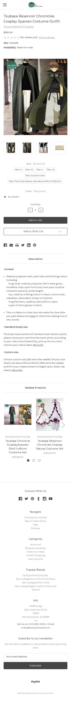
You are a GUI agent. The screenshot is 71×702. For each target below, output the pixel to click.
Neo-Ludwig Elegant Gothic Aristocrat (36, 586)
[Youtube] (50, 499)
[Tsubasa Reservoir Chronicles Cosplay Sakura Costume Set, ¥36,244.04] (49, 414)
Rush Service (35, 559)
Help (35, 524)
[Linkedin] (29, 245)
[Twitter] (23, 245)
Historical (35, 544)
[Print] (17, 245)
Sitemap (35, 528)
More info (38, 345)
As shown (13, 196)
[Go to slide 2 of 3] (33, 460)
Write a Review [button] (47, 37)
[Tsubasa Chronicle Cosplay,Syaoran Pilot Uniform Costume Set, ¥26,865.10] (17, 414)
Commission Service (35, 517)
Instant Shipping (35, 555)
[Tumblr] (38, 499)
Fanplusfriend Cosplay (35, 575)
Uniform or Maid (35, 551)
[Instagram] (44, 499)
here (32, 316)
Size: (35, 163)
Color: (35, 191)
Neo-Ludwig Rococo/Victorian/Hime (35, 578)
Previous (4, 425)
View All (36, 589)
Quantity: (36, 204)
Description (35, 258)
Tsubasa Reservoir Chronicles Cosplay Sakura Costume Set (49, 444)
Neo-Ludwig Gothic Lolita (35, 582)
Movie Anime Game (35, 548)
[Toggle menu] (4, 4)
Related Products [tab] (35, 387)
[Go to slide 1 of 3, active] (28, 460)
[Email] (11, 245)
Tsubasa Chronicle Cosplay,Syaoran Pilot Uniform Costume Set (18, 446)
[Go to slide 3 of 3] (39, 460)
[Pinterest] (34, 245)
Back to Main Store (35, 521)
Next (63, 425)
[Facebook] (5, 245)
